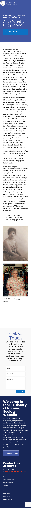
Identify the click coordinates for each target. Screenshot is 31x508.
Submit (21, 391)
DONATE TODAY (11, 453)
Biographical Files (8, 482)
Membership (6, 494)
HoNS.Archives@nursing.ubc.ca (15, 472)
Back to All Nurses (14, 32)
